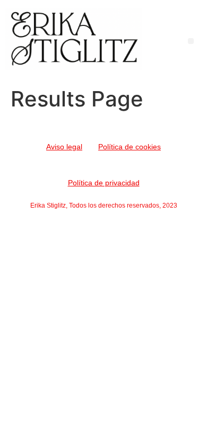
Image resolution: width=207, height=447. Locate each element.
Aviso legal (64, 146)
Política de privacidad (104, 182)
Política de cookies (129, 146)
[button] (191, 41)
